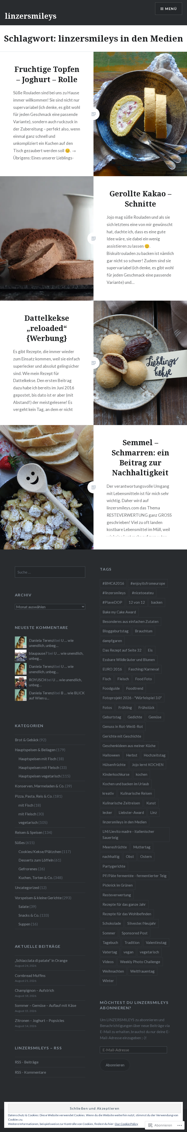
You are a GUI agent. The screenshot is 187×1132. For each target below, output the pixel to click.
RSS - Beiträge (26, 1062)
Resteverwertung (117, 895)
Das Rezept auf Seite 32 (122, 650)
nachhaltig (111, 856)
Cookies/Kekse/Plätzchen (40, 851)
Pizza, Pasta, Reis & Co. (34, 796)
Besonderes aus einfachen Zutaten (131, 621)
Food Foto (143, 679)
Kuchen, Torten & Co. (36, 877)
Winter (108, 980)
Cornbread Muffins (30, 975)
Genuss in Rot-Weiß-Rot (123, 726)
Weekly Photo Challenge (140, 961)
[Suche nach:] (50, 572)
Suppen (24, 924)
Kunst (151, 803)
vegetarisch (149, 952)
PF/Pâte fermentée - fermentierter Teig (135, 875)
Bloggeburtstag (116, 631)
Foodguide (111, 688)
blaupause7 (38, 653)
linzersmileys (30, 16)
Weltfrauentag (142, 971)
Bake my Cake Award (119, 612)
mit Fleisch (27, 814)
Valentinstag (156, 942)
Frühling (125, 707)
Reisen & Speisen (28, 832)
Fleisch (123, 679)
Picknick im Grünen (118, 885)
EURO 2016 (112, 669)
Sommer (109, 933)
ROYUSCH (37, 680)
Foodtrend (134, 688)
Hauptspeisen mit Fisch (37, 759)
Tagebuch (110, 942)
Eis (150, 650)
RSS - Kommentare (30, 1072)
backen (156, 602)
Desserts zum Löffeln (36, 860)
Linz (153, 812)
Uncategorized (27, 887)
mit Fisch (26, 805)
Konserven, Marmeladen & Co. (39, 786)
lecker (107, 812)
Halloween (111, 755)
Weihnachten (113, 971)
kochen (141, 774)
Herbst (131, 755)
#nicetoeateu (143, 593)
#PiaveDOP (112, 602)
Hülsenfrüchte (114, 764)
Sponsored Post (135, 933)
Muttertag (141, 847)
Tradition (132, 942)
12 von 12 (137, 602)
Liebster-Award (131, 812)
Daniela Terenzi (42, 640)
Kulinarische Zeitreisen (121, 803)
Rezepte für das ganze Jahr (124, 904)
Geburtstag (112, 717)
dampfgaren (112, 640)
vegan (128, 952)
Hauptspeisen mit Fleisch (39, 767)
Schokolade (112, 923)
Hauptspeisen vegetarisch (40, 776)
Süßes (20, 842)
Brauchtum (143, 631)
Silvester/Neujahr (141, 923)
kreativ (108, 793)
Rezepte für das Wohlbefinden (127, 914)
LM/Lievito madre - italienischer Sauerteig (128, 834)
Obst (130, 856)
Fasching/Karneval (143, 669)
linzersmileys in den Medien (125, 822)
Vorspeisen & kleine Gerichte (38, 898)
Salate (24, 906)
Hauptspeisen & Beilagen (35, 750)
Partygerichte (114, 866)
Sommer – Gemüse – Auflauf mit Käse (45, 1005)
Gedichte (135, 717)
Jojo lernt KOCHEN (147, 764)
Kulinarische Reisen (136, 793)
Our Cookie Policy (126, 1124)
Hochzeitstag (155, 755)
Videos (108, 961)
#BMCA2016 (113, 583)
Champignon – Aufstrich (34, 990)
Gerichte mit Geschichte (122, 736)
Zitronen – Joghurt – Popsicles (39, 1020)
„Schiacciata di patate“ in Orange (41, 960)
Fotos (107, 707)
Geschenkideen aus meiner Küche (129, 745)
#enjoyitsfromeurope (148, 583)
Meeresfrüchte (115, 847)
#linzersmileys (114, 593)
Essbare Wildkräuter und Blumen (129, 659)
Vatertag (110, 952)
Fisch (107, 679)
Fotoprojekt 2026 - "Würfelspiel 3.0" (132, 698)
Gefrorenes (28, 869)
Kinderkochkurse (116, 774)
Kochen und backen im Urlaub (126, 784)
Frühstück (146, 707)
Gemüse (155, 717)
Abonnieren (115, 1065)
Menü (171, 9)
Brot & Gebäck (27, 740)
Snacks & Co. (29, 915)
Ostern (146, 856)
